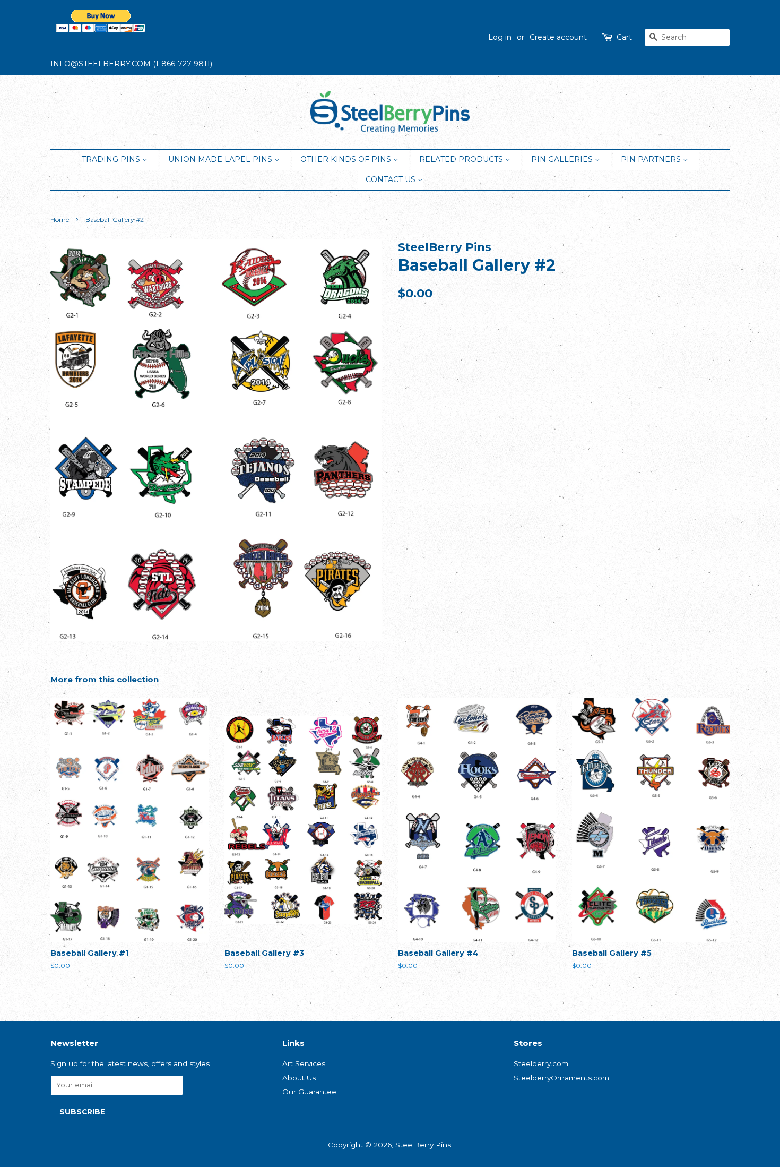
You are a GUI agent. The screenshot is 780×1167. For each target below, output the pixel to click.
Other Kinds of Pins (346, 159)
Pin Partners (652, 159)
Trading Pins (112, 159)
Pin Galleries (563, 159)
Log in (500, 37)
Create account (558, 37)
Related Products (462, 159)
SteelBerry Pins (423, 1144)
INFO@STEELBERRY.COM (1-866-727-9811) (131, 63)
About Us (299, 1078)
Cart (624, 37)
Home (59, 220)
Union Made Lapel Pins (221, 159)
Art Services (303, 1063)
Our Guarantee (309, 1091)
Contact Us (392, 179)
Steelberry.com (541, 1063)
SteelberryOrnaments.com (561, 1078)
